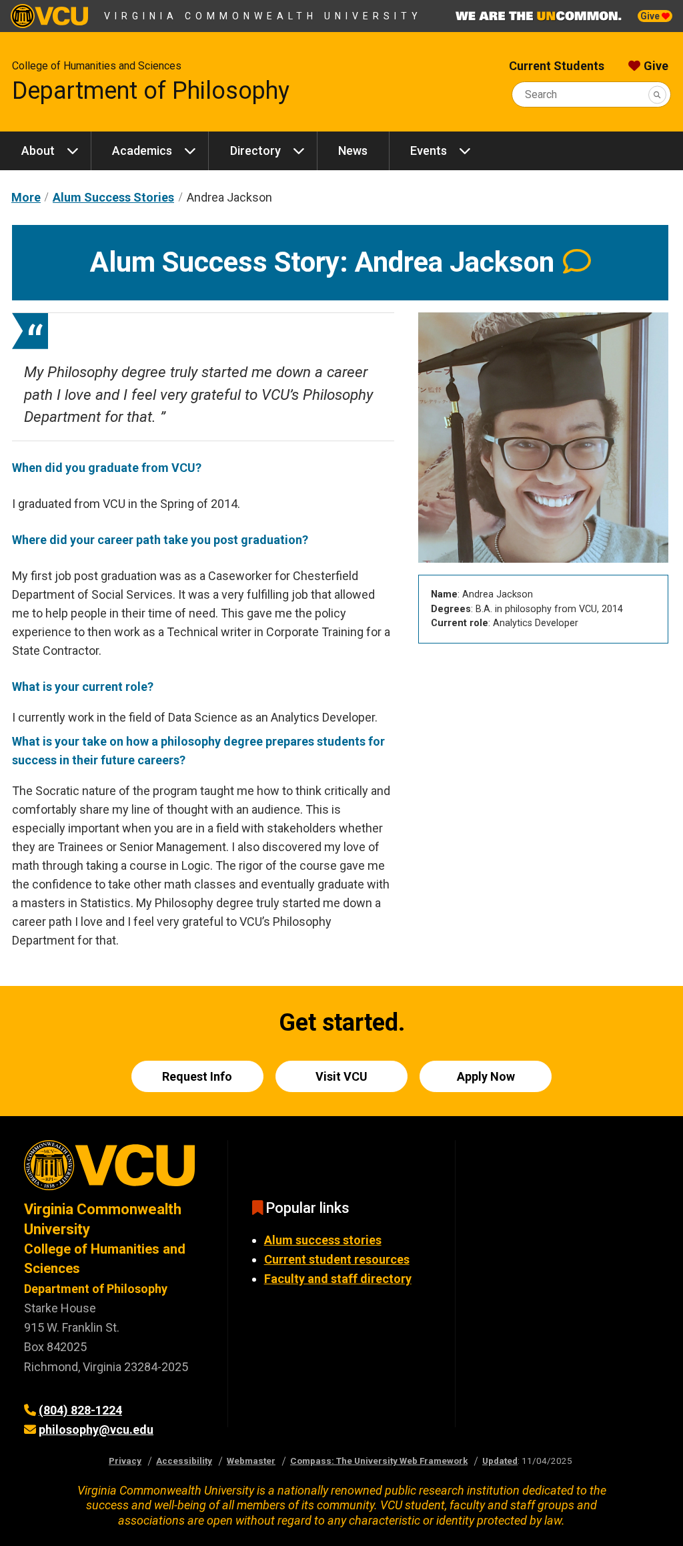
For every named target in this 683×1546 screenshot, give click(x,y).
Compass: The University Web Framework (379, 1460)
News (353, 151)
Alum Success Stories (113, 197)
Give (651, 16)
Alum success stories (323, 1240)
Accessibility (184, 1460)
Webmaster (251, 1460)
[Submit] (657, 94)
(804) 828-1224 (80, 1410)
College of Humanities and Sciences (96, 65)
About (38, 151)
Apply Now (486, 1076)
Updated (500, 1460)
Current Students (556, 66)
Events (428, 151)
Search (541, 94)
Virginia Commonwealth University (263, 16)
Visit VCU (341, 1076)
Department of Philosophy (150, 91)
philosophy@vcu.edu (96, 1430)
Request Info (197, 1076)
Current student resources (337, 1259)
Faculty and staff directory (338, 1279)
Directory (255, 151)
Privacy (125, 1460)
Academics (142, 151)
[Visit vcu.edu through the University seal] (113, 1170)
